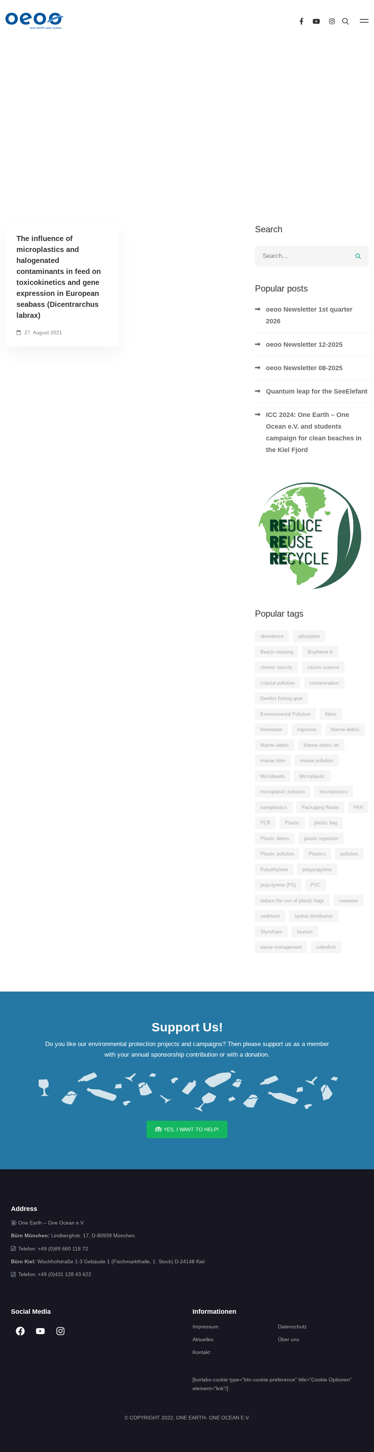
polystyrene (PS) (278, 885)
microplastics (334, 791)
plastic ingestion (321, 838)
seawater (348, 900)
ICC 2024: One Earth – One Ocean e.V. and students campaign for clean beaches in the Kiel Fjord (314, 432)
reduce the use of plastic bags (292, 900)
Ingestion (306, 729)
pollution (349, 854)
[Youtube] (316, 20)
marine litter (272, 760)
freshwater (271, 729)
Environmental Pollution (285, 714)
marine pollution (316, 760)
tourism (305, 931)
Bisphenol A (320, 652)
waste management (281, 947)
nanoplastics (273, 807)
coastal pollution (277, 683)
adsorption (309, 636)
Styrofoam (271, 931)
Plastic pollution (277, 854)
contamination (324, 683)
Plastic (292, 822)
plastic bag (325, 822)
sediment (270, 916)
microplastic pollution (282, 791)
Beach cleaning (276, 652)
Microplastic (312, 776)
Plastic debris (274, 838)
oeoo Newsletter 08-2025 (304, 368)
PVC (315, 885)
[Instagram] (332, 20)
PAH (358, 807)
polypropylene (317, 869)
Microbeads (272, 776)
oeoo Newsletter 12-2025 (304, 344)
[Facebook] (301, 20)
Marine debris (345, 729)
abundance (271, 636)
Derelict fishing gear (281, 698)
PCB (265, 822)
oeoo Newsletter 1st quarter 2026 (309, 315)
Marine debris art (321, 745)
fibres (331, 714)
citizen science (323, 667)
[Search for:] (312, 255)
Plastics (317, 854)
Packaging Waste (320, 807)
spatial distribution (313, 916)
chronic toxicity (276, 667)
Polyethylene (274, 869)
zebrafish (326, 947)
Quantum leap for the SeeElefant (316, 391)
